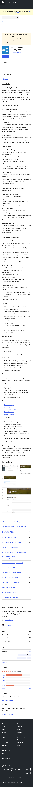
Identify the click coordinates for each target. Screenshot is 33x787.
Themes (19, 726)
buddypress (21, 654)
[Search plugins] (17, 17)
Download (5, 56)
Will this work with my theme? (10, 597)
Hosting (4, 729)
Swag (19, 745)
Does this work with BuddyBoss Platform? (14, 526)
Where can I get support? (9, 587)
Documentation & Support (11, 409)
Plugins (19, 729)
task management (22, 657)
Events (19, 740)
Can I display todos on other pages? (12, 577)
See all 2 (29, 651)
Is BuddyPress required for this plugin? (12, 522)
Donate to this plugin (7, 714)
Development (7, 74)
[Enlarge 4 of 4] (29, 489)
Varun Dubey (8, 625)
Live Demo (7, 407)
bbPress (5, 756)
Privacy (4, 732)
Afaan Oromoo (9, 766)
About (3, 724)
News (3, 726)
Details (5, 62)
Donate (20, 742)
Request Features (9, 414)
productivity (28, 654)
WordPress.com (7, 750)
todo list (29, 657)
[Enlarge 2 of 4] (29, 466)
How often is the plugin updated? (11, 602)
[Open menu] (30, 2)
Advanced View (6, 662)
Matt (4, 753)
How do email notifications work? (11, 547)
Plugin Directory (6, 7)
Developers (5, 742)
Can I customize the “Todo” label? (11, 542)
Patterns (19, 732)
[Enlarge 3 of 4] (14, 477)
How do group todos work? (9, 537)
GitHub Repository (9, 412)
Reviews (5, 67)
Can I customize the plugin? (9, 592)
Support (5, 79)
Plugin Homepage (9, 405)
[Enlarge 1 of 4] (14, 466)
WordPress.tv (6, 745)
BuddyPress (6, 758)
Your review (5, 688)
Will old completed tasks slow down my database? (9, 557)
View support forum (7, 700)
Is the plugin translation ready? (10, 582)
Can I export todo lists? (8, 568)
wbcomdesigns (16, 52)
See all (29, 688)
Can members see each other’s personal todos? (8, 531)
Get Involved (21, 737)
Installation (6, 71)
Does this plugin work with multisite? (12, 572)
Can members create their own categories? (14, 552)
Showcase (20, 724)
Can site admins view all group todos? (12, 563)
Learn (3, 737)
